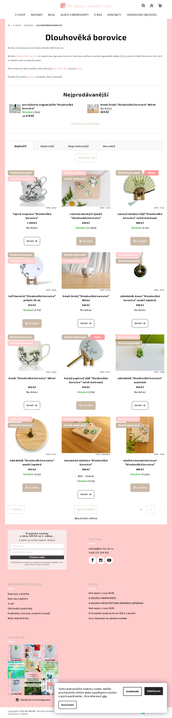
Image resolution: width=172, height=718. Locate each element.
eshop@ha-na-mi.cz (101, 549)
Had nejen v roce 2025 (101, 608)
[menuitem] (20, 15)
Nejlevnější (47, 146)
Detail (30, 241)
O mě (11, 604)
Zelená (89, 476)
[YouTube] (109, 560)
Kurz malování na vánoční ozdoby (108, 618)
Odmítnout (153, 691)
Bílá (80, 476)
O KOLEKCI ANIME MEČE (102, 598)
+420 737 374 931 (99, 553)
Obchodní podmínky (20, 608)
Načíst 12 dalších (86, 509)
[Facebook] (92, 560)
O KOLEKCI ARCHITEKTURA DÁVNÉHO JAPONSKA (116, 603)
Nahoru (18, 509)
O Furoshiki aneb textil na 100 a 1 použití (112, 613)
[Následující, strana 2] (150, 509)
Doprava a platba (18, 594)
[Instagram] (101, 560)
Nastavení (67, 705)
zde (104, 696)
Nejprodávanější (78, 146)
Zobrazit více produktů (84, 124)
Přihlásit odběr (37, 557)
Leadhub (42, 568)
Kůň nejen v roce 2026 (101, 593)
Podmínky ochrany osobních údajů (29, 613)
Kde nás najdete (18, 599)
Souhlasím (132, 691)
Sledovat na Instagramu (35, 700)
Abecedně (109, 146)
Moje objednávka (18, 618)
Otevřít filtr (84, 158)
